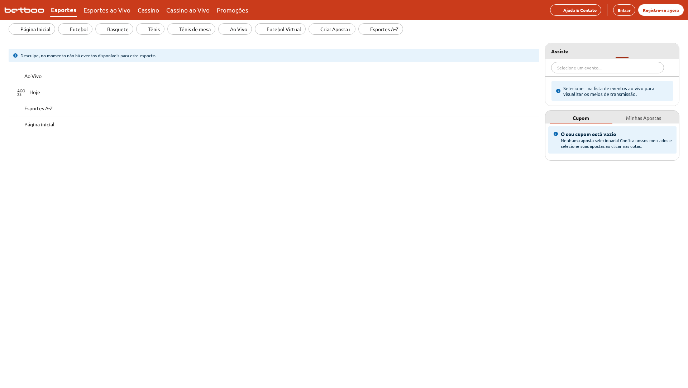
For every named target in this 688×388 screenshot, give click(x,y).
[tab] (581, 117)
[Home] (25, 10)
